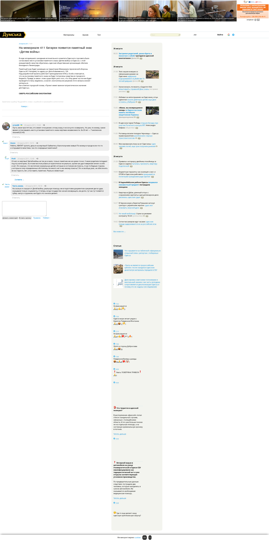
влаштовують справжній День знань (134, 89)
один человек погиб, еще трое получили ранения (137, 145)
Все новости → (119, 231)
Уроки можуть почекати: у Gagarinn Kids (135, 87)
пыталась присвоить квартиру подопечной (138, 165)
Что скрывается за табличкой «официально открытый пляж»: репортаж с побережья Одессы (143, 253)
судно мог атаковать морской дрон (136, 206)
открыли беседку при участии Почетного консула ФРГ (138, 124)
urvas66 (16, 125)
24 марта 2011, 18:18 (34, 186)
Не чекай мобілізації (127, 213)
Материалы (68, 35)
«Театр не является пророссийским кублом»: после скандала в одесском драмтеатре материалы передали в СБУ (141, 267)
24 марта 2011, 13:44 (32, 125)
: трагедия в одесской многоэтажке (136, 57)
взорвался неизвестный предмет (138, 183)
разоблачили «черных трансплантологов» (135, 137)
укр (195, 34)
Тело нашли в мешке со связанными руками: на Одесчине (128, 73)
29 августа (118, 66)
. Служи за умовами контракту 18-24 (135, 214)
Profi (14, 158)
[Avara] (5, 143)
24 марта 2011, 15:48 (26, 158)
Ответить (16, 137)
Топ (99, 35)
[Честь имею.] (6, 187)
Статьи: (117, 245)
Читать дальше (119, 434)
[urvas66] (6, 129)
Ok (144, 537)
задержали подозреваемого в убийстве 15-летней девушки (132, 78)
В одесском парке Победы (130, 123)
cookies (138, 537)
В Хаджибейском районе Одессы (133, 182)
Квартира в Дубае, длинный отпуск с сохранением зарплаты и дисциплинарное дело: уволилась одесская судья (141, 19)
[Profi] (7, 159)
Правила (36, 218)
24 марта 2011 (23, 44)
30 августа (118, 48)
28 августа (118, 156)
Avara (12, 143)
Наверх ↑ (24, 106)
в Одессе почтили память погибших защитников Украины (130, 112)
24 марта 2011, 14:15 (25, 143)
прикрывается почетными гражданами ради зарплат (137, 175)
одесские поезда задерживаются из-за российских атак (137, 222)
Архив (85, 35)
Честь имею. (18, 186)
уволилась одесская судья (129, 197)
